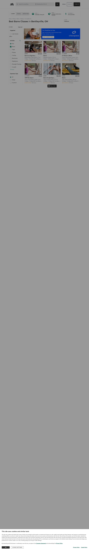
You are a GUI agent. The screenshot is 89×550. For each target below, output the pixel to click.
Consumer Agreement (41, 543)
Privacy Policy (59, 543)
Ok (6, 547)
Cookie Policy (84, 547)
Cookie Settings (17, 547)
